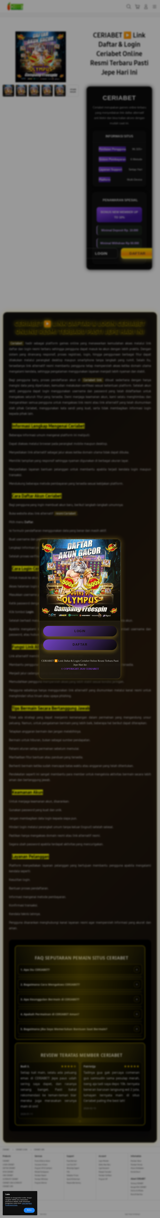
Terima (29, 1210)
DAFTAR (80, 644)
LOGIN (80, 631)
